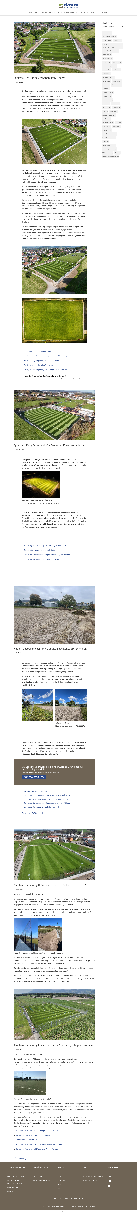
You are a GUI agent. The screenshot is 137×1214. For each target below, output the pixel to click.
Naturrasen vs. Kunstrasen (26, 1140)
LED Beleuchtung (107, 100)
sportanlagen (106, 126)
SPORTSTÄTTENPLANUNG (66, 13)
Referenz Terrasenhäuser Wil (35, 791)
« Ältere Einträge (20, 1158)
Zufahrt (117, 153)
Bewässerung (117, 62)
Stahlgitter (105, 141)
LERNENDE (61, 1185)
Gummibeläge (117, 81)
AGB (61, 1198)
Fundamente (106, 73)
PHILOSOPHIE (62, 1180)
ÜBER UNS (94, 13)
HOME (55, 1198)
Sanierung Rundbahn (108, 115)
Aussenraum (117, 40)
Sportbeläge (116, 126)
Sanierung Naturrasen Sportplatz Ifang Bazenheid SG (45, 545)
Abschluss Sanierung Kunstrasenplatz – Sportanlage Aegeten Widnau (53, 1045)
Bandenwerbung (107, 58)
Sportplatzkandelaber (108, 138)
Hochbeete (105, 85)
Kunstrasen (105, 89)
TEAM (59, 1176)
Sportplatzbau (106, 130)
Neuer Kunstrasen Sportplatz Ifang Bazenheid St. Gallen (38, 1130)
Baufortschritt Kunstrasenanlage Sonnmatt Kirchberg (46, 356)
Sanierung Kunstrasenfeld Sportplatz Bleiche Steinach (37, 1149)
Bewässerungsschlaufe (109, 66)
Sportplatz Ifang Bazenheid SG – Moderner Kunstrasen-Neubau (50, 445)
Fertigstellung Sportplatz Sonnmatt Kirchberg (39, 77)
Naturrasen (115, 104)
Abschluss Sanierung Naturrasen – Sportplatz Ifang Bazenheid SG (51, 885)
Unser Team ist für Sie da (33, 777)
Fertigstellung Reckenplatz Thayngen (38, 365)
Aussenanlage (106, 40)
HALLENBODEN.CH (89, 1172)
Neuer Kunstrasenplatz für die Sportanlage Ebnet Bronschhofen (50, 648)
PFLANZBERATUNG (12, 1187)
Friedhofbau (116, 70)
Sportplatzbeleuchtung (109, 134)
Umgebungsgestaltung (109, 149)
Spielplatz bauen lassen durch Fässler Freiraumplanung (46, 799)
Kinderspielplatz (116, 85)
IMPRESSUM (68, 1198)
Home (26, 541)
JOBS (59, 1189)
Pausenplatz (116, 107)
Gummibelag (106, 81)
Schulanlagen (106, 119)
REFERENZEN (84, 13)
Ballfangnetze (114, 51)
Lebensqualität (106, 96)
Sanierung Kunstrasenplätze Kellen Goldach (41, 559)
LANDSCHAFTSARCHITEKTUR (44, 13)
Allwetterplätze (106, 33)
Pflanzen (105, 111)
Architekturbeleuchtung (109, 37)
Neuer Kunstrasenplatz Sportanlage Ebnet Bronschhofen (39, 1144)
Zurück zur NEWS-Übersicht (33, 813)
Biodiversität (106, 70)
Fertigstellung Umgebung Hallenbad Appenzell (42, 360)
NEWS (30, 13)
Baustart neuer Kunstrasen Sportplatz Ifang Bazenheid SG (47, 795)
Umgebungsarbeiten (108, 145)
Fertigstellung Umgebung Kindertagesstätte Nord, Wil (45, 369)
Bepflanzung (106, 62)
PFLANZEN (10, 1192)
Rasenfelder (113, 111)
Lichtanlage (105, 104)
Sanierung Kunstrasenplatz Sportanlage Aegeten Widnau (47, 554)
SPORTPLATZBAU (37, 1176)
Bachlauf (105, 51)
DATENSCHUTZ (79, 1198)
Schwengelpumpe (107, 123)
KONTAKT (105, 13)
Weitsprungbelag (107, 153)
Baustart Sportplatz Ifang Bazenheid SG (40, 550)
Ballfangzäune (106, 55)
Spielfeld (118, 123)
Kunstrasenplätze (107, 92)
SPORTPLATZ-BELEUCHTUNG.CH (93, 1176)
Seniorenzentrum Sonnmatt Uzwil (37, 351)
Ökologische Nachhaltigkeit (110, 157)
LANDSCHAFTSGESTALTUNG (15, 1176)
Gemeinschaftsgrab (108, 77)
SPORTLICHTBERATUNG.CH (91, 1180)
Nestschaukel (106, 107)
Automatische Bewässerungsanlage (108, 45)
